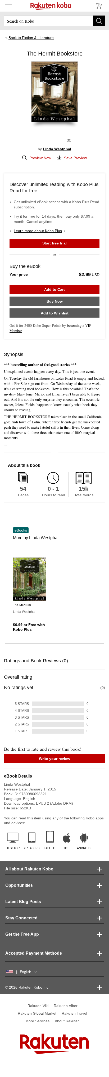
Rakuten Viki (38, 1006)
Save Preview (75, 158)
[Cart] (98, 6)
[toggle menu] (8, 6)
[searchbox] (54, 21)
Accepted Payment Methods (33, 953)
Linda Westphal (57, 149)
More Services (37, 1021)
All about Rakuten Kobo (29, 869)
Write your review (54, 759)
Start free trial (54, 243)
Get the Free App (22, 934)
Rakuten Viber (66, 1006)
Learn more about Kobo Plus (38, 231)
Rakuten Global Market (37, 1013)
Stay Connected (21, 918)
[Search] (99, 21)
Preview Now (40, 158)
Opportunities (19, 885)
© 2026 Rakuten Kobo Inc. (27, 987)
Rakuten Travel (74, 1013)
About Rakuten (67, 1021)
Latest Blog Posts (23, 901)
